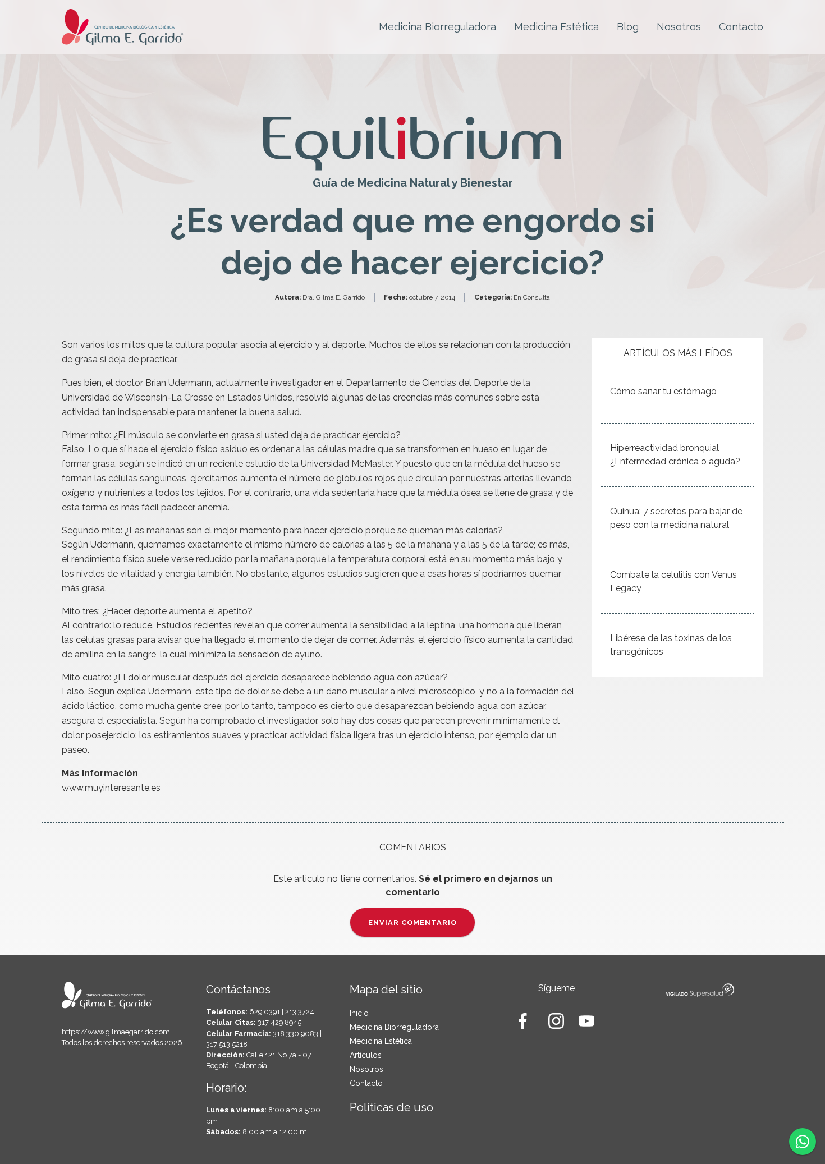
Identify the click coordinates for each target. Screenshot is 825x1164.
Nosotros (679, 27)
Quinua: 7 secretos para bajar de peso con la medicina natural (676, 518)
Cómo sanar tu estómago (663, 391)
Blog (628, 27)
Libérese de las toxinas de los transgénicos (671, 645)
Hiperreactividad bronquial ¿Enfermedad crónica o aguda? (675, 455)
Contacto (741, 27)
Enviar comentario (412, 922)
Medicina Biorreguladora (437, 27)
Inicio (359, 1013)
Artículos (366, 1055)
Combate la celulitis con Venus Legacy (673, 581)
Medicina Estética (556, 27)
